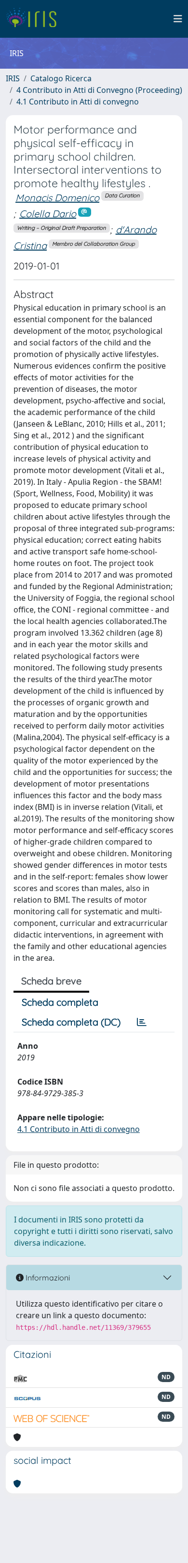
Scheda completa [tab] (60, 1002)
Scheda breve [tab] (51, 981)
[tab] (142, 1022)
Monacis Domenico (57, 198)
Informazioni (47, 1277)
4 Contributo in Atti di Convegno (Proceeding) (99, 90)
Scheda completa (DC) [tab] (71, 1022)
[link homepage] (35, 19)
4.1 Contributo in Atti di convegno (77, 101)
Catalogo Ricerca (61, 78)
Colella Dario (47, 214)
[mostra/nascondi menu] (178, 19)
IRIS (13, 78)
